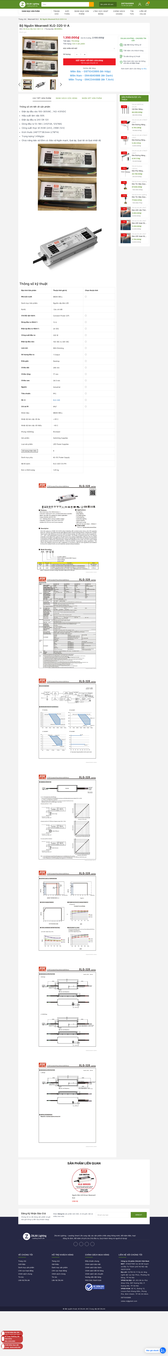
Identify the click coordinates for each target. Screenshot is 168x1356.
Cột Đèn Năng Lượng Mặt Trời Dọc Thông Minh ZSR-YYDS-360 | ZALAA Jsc (139, 109)
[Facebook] (76, 1244)
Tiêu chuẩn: (26, 393)
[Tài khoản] (139, 4)
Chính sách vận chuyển (94, 1274)
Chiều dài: (25, 367)
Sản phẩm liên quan (84, 1163)
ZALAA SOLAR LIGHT (139, 208)
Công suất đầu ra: (28, 335)
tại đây (144, 69)
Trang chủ (56, 12)
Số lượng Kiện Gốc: (29, 451)
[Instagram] (87, 1244)
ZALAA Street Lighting (139, 181)
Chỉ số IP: (25, 406)
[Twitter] (81, 1244)
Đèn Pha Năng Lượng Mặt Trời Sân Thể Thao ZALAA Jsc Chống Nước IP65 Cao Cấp (139, 171)
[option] (40, 56)
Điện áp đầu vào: (28, 342)
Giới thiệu (67, 12)
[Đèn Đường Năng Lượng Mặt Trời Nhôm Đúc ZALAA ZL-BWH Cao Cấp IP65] (125, 141)
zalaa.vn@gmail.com (129, 1301)
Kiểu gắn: (25, 361)
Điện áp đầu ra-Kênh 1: (30, 329)
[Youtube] (92, 1244)
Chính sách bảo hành (93, 1267)
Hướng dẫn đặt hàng (93, 1277)
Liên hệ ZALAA (143, 12)
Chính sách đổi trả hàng (94, 1271)
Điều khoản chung (92, 1261)
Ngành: (24, 387)
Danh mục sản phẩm (82, 12)
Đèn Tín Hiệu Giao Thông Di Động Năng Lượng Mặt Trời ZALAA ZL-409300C (140, 197)
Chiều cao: (25, 380)
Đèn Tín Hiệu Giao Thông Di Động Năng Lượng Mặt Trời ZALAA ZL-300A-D (140, 184)
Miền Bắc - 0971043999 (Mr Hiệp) (90, 71)
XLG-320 (56, 400)
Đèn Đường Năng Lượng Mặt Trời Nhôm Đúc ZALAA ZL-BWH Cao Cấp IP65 (139, 140)
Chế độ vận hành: (28, 316)
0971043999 (126, 1297)
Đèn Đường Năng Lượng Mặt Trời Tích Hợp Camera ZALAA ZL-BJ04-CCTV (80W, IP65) (140, 155)
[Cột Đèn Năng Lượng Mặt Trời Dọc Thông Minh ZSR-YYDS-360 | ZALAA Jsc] (125, 110)
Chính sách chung (119, 12)
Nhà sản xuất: (26, 297)
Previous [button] (19, 84)
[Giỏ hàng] (147, 5)
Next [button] (61, 84)
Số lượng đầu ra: (28, 354)
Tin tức (132, 12)
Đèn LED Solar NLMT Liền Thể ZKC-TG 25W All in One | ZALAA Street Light (140, 236)
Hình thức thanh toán (93, 1280)
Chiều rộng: (26, 374)
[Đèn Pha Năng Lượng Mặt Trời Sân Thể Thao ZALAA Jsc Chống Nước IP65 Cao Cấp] (125, 171)
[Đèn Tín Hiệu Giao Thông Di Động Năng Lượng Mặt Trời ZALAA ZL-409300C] (125, 199)
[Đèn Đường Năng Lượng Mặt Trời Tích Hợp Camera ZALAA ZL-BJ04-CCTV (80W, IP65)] (125, 156)
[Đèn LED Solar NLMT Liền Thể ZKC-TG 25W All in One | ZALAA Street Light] (125, 238)
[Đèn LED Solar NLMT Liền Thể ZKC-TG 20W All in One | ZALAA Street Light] (125, 225)
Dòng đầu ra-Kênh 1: (29, 322)
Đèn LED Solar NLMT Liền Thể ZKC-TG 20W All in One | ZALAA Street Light (140, 223)
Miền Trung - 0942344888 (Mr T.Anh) (91, 79)
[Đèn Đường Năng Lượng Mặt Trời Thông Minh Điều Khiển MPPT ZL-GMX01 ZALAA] (125, 125)
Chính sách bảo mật (93, 1264)
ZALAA (102, 1309)
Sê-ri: (23, 400)
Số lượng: (67, 54)
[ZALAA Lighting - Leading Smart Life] (29, 4)
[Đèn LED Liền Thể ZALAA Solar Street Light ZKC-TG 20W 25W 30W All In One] (125, 212)
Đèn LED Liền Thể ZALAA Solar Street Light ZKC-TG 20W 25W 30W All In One (140, 210)
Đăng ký (139, 1215)
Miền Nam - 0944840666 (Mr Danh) (91, 75)
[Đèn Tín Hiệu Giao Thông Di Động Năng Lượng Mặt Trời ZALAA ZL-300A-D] (125, 186)
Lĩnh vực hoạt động (100, 12)
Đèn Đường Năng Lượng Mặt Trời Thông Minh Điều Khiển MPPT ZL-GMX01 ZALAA (138, 125)
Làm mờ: (24, 348)
